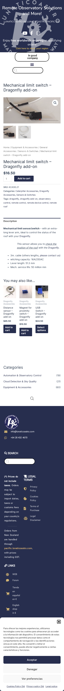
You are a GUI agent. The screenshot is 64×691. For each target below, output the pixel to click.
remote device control (37, 202)
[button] (59, 621)
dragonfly (14, 199)
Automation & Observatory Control (22, 375)
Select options (41, 329)
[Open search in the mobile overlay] (32, 70)
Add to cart (24, 178)
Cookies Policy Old (16, 686)
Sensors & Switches (28, 151)
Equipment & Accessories (17, 387)
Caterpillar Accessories (27, 191)
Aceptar (32, 659)
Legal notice (51, 686)
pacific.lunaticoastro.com (18, 548)
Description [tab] (10, 221)
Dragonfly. (25, 236)
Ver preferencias (32, 678)
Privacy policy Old (35, 686)
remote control (18, 202)
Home (6, 147)
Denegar (32, 669)
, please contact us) (49, 255)
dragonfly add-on (29, 199)
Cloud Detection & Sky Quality (20, 381)
